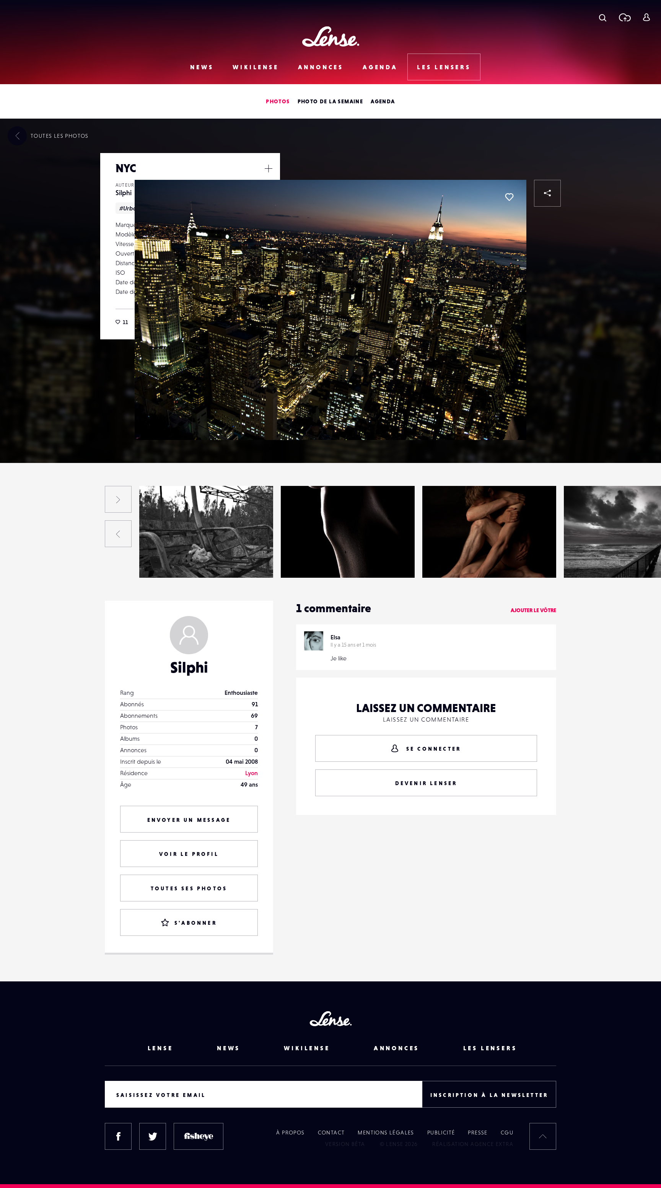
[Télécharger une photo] (624, 17)
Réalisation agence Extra (472, 1144)
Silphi (124, 193)
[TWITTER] (152, 1136)
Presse (477, 1132)
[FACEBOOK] (118, 1136)
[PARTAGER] (547, 193)
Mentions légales (386, 1132)
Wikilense (255, 67)
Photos (278, 101)
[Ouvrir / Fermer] (268, 168)
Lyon (251, 772)
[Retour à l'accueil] (330, 36)
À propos (290, 1132)
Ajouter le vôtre (533, 610)
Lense (160, 1048)
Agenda (380, 67)
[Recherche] (603, 17)
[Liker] (509, 197)
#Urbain (130, 208)
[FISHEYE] (198, 1136)
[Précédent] (118, 533)
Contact (331, 1132)
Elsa (335, 637)
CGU (507, 1132)
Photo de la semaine (330, 101)
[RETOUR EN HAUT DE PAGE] (542, 1136)
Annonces (321, 67)
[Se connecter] (646, 17)
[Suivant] (118, 499)
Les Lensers (444, 67)
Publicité (441, 1132)
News (201, 67)
